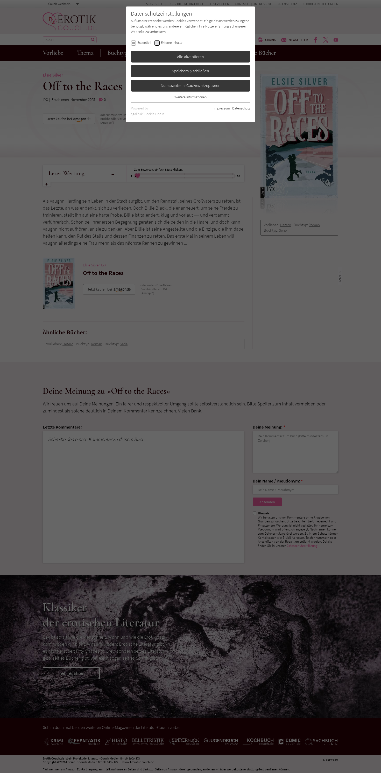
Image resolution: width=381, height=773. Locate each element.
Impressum (222, 108)
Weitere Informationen (190, 97)
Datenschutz (241, 108)
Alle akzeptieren (190, 56)
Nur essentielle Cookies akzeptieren (191, 85)
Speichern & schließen (190, 70)
